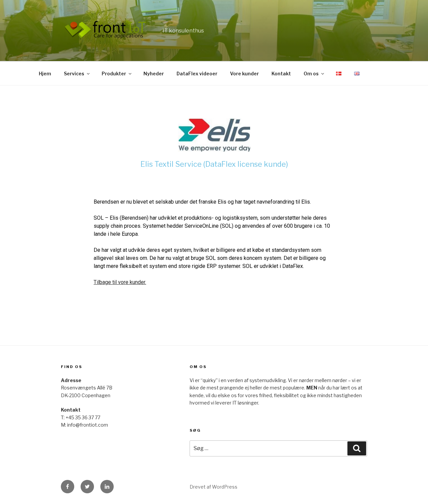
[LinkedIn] (107, 486)
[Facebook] (67, 486)
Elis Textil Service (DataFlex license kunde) (214, 164)
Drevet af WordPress (213, 487)
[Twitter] (87, 486)
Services (74, 73)
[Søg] (356, 448)
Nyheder (153, 73)
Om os (311, 73)
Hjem (45, 73)
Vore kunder (244, 73)
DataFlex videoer (197, 73)
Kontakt (281, 73)
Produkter (114, 73)
